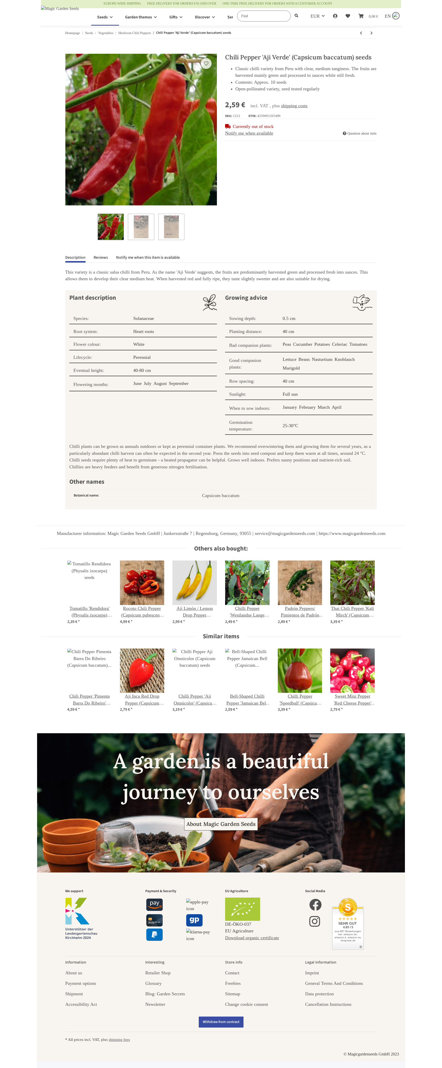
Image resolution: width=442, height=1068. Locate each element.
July (147, 383)
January (290, 407)
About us (73, 972)
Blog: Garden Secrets (165, 993)
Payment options (80, 983)
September (179, 383)
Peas (287, 344)
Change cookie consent (246, 1004)
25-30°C (290, 425)
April (336, 407)
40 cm (288, 331)
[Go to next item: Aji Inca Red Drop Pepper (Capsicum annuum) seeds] (371, 33)
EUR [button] (315, 16)
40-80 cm (142, 370)
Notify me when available (249, 133)
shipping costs (294, 105)
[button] (335, 16)
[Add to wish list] (206, 63)
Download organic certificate (252, 937)
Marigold (291, 368)
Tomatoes (358, 344)
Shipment (74, 993)
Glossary (153, 983)
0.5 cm (289, 318)
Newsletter (155, 1004)
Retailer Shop (158, 972)
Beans (304, 359)
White (139, 344)
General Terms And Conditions (334, 983)
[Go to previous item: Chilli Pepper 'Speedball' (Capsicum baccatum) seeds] (361, 33)
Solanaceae (143, 318)
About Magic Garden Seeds (221, 824)
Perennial (142, 357)
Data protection (319, 993)
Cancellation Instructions (328, 1004)
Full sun (290, 394)
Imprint (312, 972)
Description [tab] (75, 257)
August (160, 383)
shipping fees (119, 1039)
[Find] (296, 15)
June (137, 383)
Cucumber (302, 344)
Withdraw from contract (221, 1021)
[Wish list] (347, 16)
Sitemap (232, 993)
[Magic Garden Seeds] (60, 13)
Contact (232, 972)
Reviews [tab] (101, 257)
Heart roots (143, 331)
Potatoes (322, 344)
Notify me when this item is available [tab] (148, 257)
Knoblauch (345, 359)
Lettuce (289, 359)
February (307, 407)
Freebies (233, 983)
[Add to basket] (69, 51)
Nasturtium (322, 359)
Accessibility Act (81, 1004)
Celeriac (339, 344)
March (324, 407)
